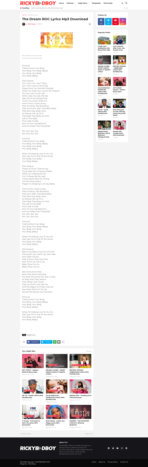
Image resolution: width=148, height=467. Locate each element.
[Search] (126, 3)
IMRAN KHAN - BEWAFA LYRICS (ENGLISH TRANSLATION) (104, 134)
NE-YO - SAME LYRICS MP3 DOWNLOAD (32, 396)
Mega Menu (82, 3)
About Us (102, 462)
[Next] (127, 8)
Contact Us (124, 462)
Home (61, 3)
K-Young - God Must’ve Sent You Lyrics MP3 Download (31, 423)
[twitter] (113, 448)
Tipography (96, 3)
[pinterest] (126, 448)
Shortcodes (107, 3)
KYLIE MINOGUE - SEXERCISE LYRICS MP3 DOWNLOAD (55, 397)
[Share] (89, 24)
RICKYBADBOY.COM (42, 462)
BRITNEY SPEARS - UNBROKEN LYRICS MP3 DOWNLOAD (79, 372)
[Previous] (125, 8)
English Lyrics (33, 15)
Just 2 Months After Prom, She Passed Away (119, 48)
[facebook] (108, 448)
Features (70, 3)
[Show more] (63, 342)
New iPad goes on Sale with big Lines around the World (119, 112)
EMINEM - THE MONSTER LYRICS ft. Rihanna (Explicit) (79, 423)
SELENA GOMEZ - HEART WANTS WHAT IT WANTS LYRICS (51, 8)
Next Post (88, 434)
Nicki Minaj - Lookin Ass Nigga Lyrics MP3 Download (55, 423)
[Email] (59, 342)
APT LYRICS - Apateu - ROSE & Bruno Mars (30, 371)
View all (88, 351)
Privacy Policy (113, 462)
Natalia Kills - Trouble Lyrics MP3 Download (80, 396)
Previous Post (26, 434)
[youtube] (117, 448)
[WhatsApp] (54, 342)
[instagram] (122, 448)
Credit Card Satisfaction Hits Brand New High (104, 48)
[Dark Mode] (122, 3)
